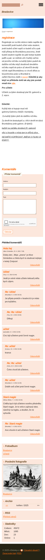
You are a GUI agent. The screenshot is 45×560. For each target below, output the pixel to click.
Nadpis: (5, 189)
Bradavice (7, 11)
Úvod (3, 31)
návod (25, 77)
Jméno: (5, 181)
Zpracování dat (9, 553)
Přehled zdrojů (9, 517)
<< (7, 505)
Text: (4, 197)
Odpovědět (35, 265)
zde (13, 83)
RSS (19, 553)
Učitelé (6, 454)
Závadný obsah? (31, 550)
